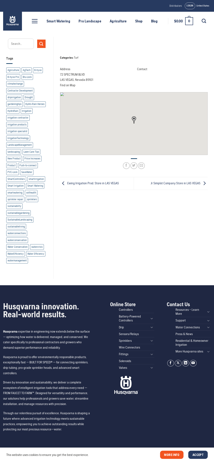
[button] (190, 6)
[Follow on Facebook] (170, 363)
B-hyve (38, 70)
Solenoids (125, 361)
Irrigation (26, 110)
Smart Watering (58, 21)
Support (181, 320)
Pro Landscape (90, 21)
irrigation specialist (17, 131)
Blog (154, 21)
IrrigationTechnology (18, 138)
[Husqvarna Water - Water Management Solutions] (13, 21)
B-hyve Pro (13, 77)
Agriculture (118, 21)
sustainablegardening (18, 212)
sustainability (14, 206)
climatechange (15, 83)
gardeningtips (15, 104)
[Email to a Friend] (141, 165)
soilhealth (31, 192)
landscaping (14, 151)
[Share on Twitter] (133, 165)
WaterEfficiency (16, 253)
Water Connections (188, 327)
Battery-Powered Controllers (130, 318)
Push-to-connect (28, 165)
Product (12, 165)
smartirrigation (36, 179)
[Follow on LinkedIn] (185, 363)
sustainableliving (16, 226)
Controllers (126, 310)
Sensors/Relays (129, 334)
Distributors (175, 5)
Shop (139, 21)
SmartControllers (16, 179)
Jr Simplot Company (175, 183)
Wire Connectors (129, 347)
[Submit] (41, 44)
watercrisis (37, 246)
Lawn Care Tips (31, 151)
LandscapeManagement (20, 144)
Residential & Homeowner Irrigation (192, 343)
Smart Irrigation (16, 185)
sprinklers (32, 199)
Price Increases (32, 158)
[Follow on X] (178, 363)
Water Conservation (18, 246)
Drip (121, 327)
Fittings (123, 354)
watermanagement (17, 260)
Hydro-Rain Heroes (35, 104)
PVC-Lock (13, 172)
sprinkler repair (15, 199)
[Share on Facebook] (126, 165)
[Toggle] (151, 318)
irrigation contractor (18, 117)
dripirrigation (14, 97)
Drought (29, 97)
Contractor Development (20, 90)
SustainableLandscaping (20, 219)
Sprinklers (125, 341)
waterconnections (17, 233)
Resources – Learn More (187, 312)
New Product (14, 158)
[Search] (203, 21)
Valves (123, 368)
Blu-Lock (27, 77)
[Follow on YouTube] (193, 363)
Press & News (184, 334)
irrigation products (17, 124)
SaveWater (26, 172)
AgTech (27, 70)
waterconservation (17, 240)
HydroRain (13, 110)
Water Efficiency (35, 253)
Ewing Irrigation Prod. (93, 183)
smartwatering (15, 192)
